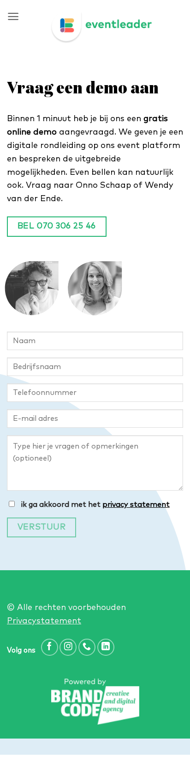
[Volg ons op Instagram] (68, 647)
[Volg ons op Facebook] (49, 647)
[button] (13, 16)
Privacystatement (44, 621)
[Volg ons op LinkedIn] (105, 647)
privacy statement (136, 504)
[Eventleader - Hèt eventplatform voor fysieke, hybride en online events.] (101, 28)
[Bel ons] (86, 647)
